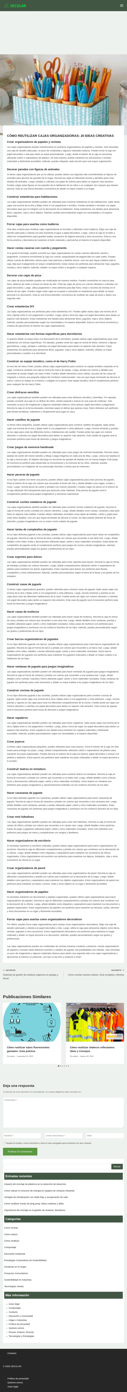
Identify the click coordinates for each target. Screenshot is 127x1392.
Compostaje (10, 1247)
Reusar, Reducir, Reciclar (21, 1332)
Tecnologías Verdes (14, 1286)
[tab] (58, 1066)
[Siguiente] (119, 1033)
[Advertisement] (63, 29)
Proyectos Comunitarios (16, 1273)
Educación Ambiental (14, 1254)
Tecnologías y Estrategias (21, 1336)
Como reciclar (11, 1228)
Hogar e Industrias (18, 1320)
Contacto (13, 1312)
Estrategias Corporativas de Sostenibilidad (25, 1260)
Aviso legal (14, 1304)
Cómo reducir (11, 1234)
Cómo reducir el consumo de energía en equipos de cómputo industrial (39, 1190)
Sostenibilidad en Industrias (18, 1280)
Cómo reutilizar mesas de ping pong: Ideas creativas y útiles (34, 1203)
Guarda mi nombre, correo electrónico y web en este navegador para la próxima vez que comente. (49, 1143)
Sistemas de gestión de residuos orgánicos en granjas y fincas (30, 974)
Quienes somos (16, 1328)
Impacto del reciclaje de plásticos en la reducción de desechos (35, 1184)
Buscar (117, 1166)
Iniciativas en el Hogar (15, 1267)
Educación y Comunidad (21, 1316)
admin (12, 1056)
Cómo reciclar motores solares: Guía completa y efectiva (96, 972)
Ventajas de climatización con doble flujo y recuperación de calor (36, 1197)
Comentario (10, 1100)
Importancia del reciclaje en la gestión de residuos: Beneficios (34, 1210)
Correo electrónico (55, 1135)
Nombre (9, 1135)
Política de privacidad (19, 1324)
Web (89, 1135)
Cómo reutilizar (11, 1241)
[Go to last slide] (7, 1033)
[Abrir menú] (122, 5)
